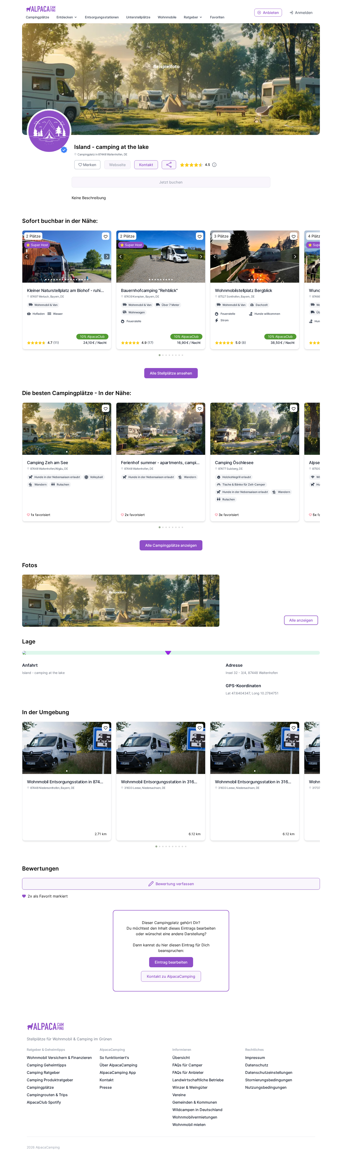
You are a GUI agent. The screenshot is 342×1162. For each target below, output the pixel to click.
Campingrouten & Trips (47, 1094)
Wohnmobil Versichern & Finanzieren (59, 1057)
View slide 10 (71, 279)
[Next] (107, 256)
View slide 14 (82, 279)
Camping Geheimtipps (46, 1065)
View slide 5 (57, 279)
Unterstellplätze (138, 17)
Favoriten (217, 17)
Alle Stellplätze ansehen (171, 373)
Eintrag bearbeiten (171, 962)
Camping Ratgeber (43, 1072)
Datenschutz (256, 1065)
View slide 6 (59, 279)
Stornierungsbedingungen (268, 1080)
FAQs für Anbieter (188, 1072)
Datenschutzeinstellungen (268, 1072)
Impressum (255, 1057)
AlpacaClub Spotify (44, 1102)
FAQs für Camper (187, 1065)
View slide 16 (87, 279)
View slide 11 (73, 279)
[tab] (160, 355)
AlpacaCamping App (118, 1072)
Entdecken (65, 17)
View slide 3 (51, 279)
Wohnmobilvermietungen (194, 1117)
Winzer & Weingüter (190, 1087)
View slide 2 (48, 279)
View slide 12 (76, 279)
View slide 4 (54, 279)
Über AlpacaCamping (118, 1065)
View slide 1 (46, 279)
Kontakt (107, 1080)
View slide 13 (79, 279)
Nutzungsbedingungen (266, 1087)
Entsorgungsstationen (102, 17)
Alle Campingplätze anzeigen (171, 545)
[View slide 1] (66, 429)
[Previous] (27, 256)
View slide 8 (65, 279)
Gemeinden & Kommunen (194, 1102)
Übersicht (181, 1057)
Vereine (179, 1094)
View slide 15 (85, 279)
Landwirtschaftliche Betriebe (198, 1080)
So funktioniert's (114, 1057)
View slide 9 (68, 279)
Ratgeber (191, 17)
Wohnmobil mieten (189, 1124)
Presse (106, 1087)
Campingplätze (37, 17)
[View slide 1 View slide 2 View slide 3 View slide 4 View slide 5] (254, 257)
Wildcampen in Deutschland (197, 1109)
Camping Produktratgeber (50, 1080)
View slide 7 (62, 279)
